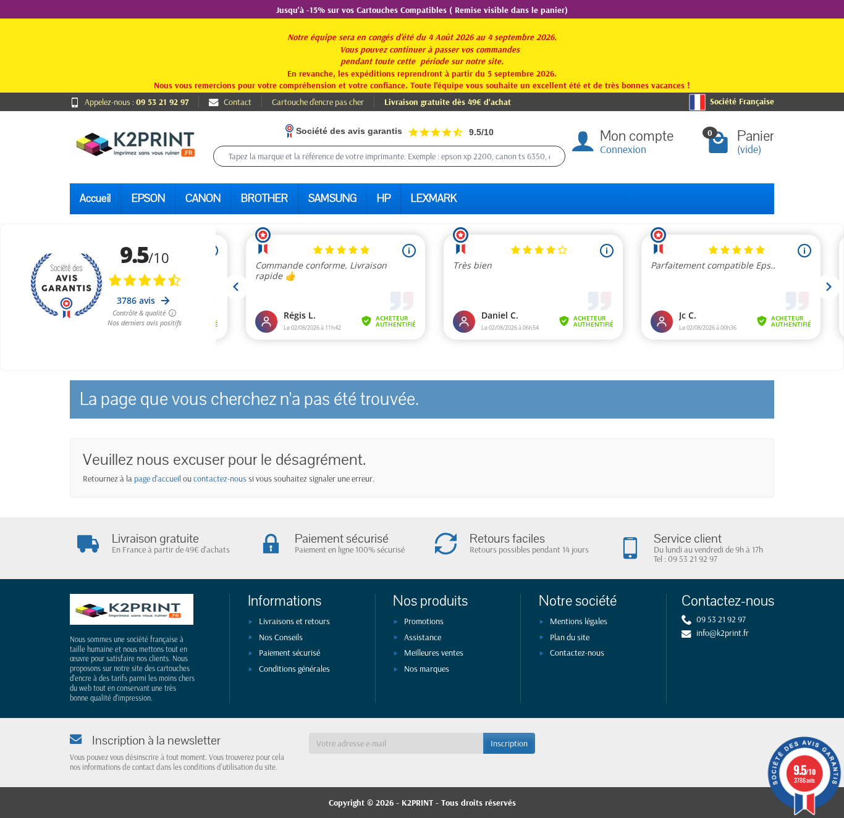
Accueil (95, 198)
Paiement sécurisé (289, 652)
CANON (203, 198)
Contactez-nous (577, 652)
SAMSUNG (332, 198)
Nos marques (426, 668)
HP (383, 198)
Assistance (422, 637)
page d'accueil (157, 478)
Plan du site (569, 637)
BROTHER (264, 198)
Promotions (424, 621)
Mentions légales (578, 621)
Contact (237, 101)
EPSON (148, 198)
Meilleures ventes (433, 652)
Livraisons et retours (294, 621)
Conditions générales (294, 668)
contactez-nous (220, 478)
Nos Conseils (281, 637)
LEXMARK (434, 198)
